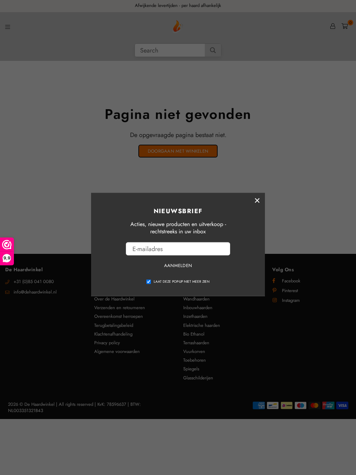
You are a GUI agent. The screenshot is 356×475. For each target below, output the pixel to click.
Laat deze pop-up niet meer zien (182, 281)
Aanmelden (178, 265)
